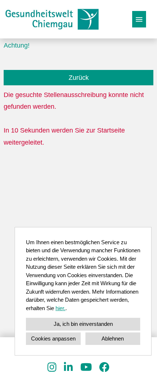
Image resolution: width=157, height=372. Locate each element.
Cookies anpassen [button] (53, 338)
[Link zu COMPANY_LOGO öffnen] (52, 19)
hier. (60, 308)
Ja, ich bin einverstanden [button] (83, 324)
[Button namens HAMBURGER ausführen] (139, 19)
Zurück (79, 77)
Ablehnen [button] (113, 338)
